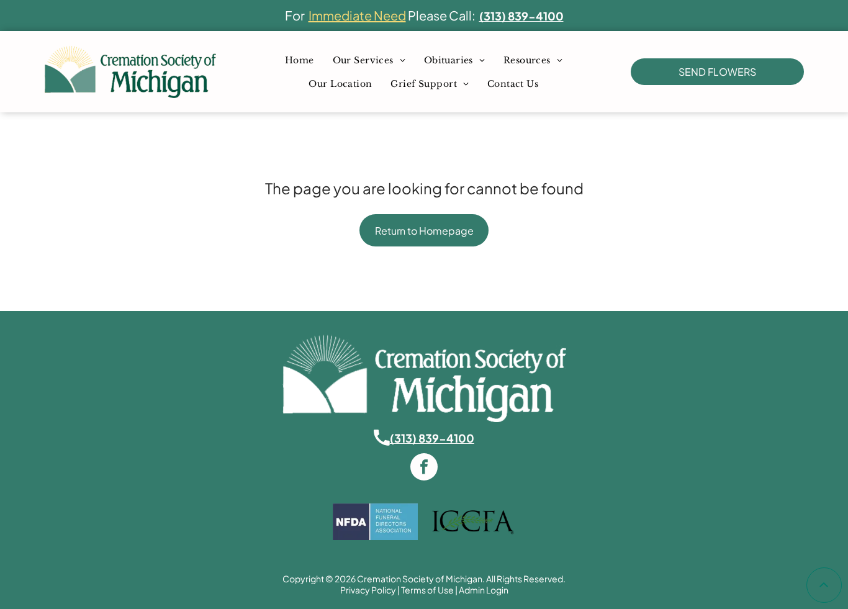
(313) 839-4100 (432, 438)
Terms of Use (427, 589)
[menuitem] (299, 60)
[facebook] (424, 468)
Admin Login (483, 589)
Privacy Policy (368, 589)
